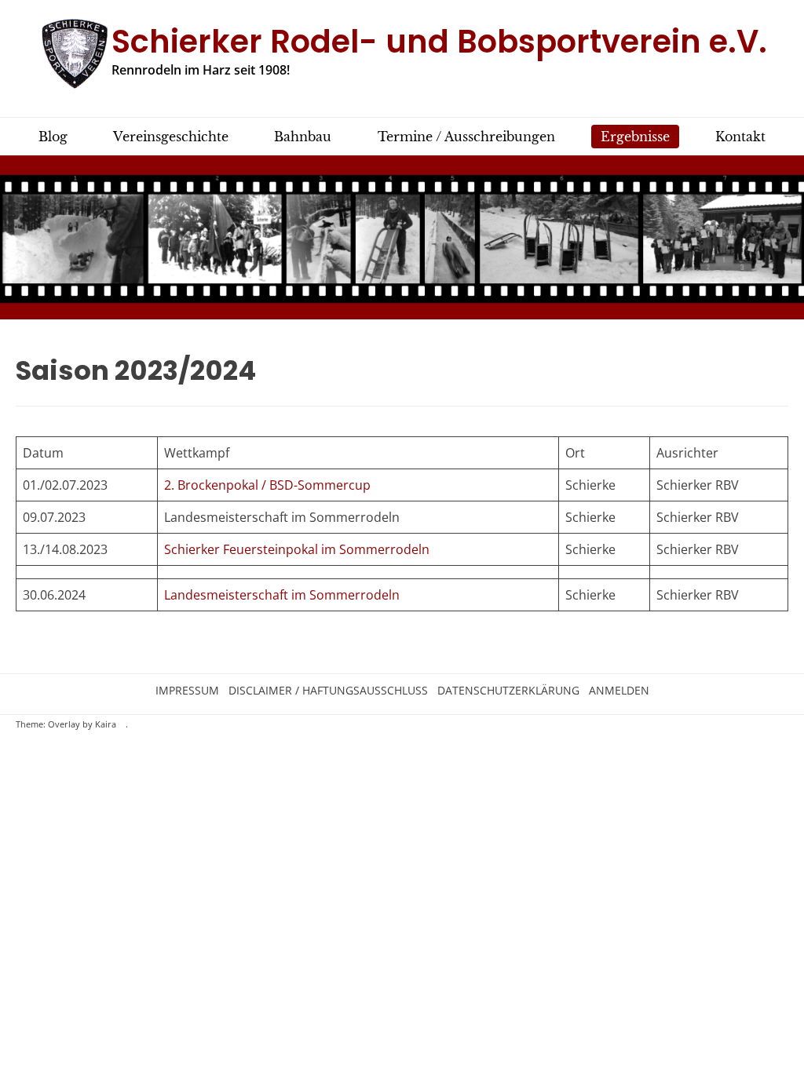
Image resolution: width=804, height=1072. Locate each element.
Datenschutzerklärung (508, 691)
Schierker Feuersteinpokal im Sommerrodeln (296, 549)
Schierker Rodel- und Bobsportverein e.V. (439, 42)
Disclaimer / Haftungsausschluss (328, 691)
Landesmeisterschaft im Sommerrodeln (282, 594)
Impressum (187, 691)
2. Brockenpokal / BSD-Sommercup (267, 485)
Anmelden (619, 691)
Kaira (105, 724)
